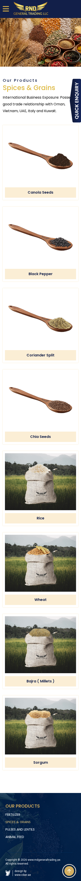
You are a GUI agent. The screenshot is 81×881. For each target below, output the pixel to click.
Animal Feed (14, 837)
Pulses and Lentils (20, 829)
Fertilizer (12, 814)
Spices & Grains (18, 822)
